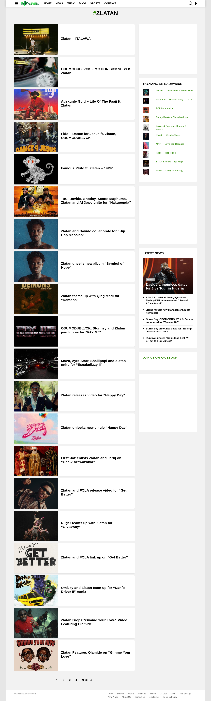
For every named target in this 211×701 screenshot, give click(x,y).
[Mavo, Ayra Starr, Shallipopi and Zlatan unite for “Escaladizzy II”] (36, 364)
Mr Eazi (163, 693)
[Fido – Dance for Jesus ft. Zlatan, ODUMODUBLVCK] (36, 137)
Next (85, 680)
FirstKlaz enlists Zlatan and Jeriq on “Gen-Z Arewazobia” (91, 460)
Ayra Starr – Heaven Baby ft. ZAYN (174, 99)
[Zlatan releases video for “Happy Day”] (36, 396)
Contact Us (140, 697)
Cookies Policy (170, 697)
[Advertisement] (167, 48)
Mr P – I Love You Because (170, 144)
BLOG (82, 3)
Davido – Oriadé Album (168, 135)
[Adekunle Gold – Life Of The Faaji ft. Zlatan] (36, 104)
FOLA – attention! (165, 108)
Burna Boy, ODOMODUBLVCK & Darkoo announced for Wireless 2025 (169, 321)
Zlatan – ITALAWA (76, 38)
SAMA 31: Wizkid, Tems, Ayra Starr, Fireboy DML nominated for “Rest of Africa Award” (167, 300)
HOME (48, 3)
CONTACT (110, 3)
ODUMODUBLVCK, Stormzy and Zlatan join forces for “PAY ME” (93, 330)
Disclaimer (154, 697)
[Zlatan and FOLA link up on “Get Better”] (36, 558)
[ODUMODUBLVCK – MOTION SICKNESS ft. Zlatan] (36, 72)
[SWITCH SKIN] (195, 3)
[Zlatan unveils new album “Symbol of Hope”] (36, 266)
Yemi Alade (113, 697)
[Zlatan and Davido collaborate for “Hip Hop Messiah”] (36, 234)
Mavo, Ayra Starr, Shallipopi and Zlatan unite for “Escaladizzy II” (93, 363)
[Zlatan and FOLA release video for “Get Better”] (36, 493)
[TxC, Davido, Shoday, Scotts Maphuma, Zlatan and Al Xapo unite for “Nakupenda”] (36, 201)
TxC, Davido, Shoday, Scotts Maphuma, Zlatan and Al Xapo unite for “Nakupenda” (96, 201)
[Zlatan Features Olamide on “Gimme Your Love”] (36, 655)
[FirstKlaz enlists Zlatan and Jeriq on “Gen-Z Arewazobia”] (36, 461)
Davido (120, 693)
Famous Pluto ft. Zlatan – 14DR (87, 168)
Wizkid (131, 693)
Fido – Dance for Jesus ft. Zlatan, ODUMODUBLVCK (88, 136)
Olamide (142, 693)
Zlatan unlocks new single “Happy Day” (94, 427)
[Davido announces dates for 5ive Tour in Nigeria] (168, 276)
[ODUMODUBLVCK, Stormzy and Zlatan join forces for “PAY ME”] (36, 331)
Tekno (153, 693)
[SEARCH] (191, 3)
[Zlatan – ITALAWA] (36, 39)
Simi (172, 693)
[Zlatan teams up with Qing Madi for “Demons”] (36, 299)
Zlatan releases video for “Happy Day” (93, 395)
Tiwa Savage (185, 693)
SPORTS (95, 3)
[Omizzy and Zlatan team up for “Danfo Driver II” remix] (36, 590)
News (150, 279)
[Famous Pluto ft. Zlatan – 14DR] (36, 169)
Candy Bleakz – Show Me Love (172, 117)
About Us (126, 697)
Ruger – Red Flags (166, 152)
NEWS (59, 3)
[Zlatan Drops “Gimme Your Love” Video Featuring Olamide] (36, 623)
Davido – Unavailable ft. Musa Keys (174, 90)
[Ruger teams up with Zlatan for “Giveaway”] (36, 526)
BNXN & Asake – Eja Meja (169, 161)
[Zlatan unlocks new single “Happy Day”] (36, 428)
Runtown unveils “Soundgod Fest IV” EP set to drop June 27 (167, 339)
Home (110, 693)
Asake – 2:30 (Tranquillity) (169, 170)
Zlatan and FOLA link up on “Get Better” (94, 557)
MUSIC (71, 3)
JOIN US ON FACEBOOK (160, 357)
